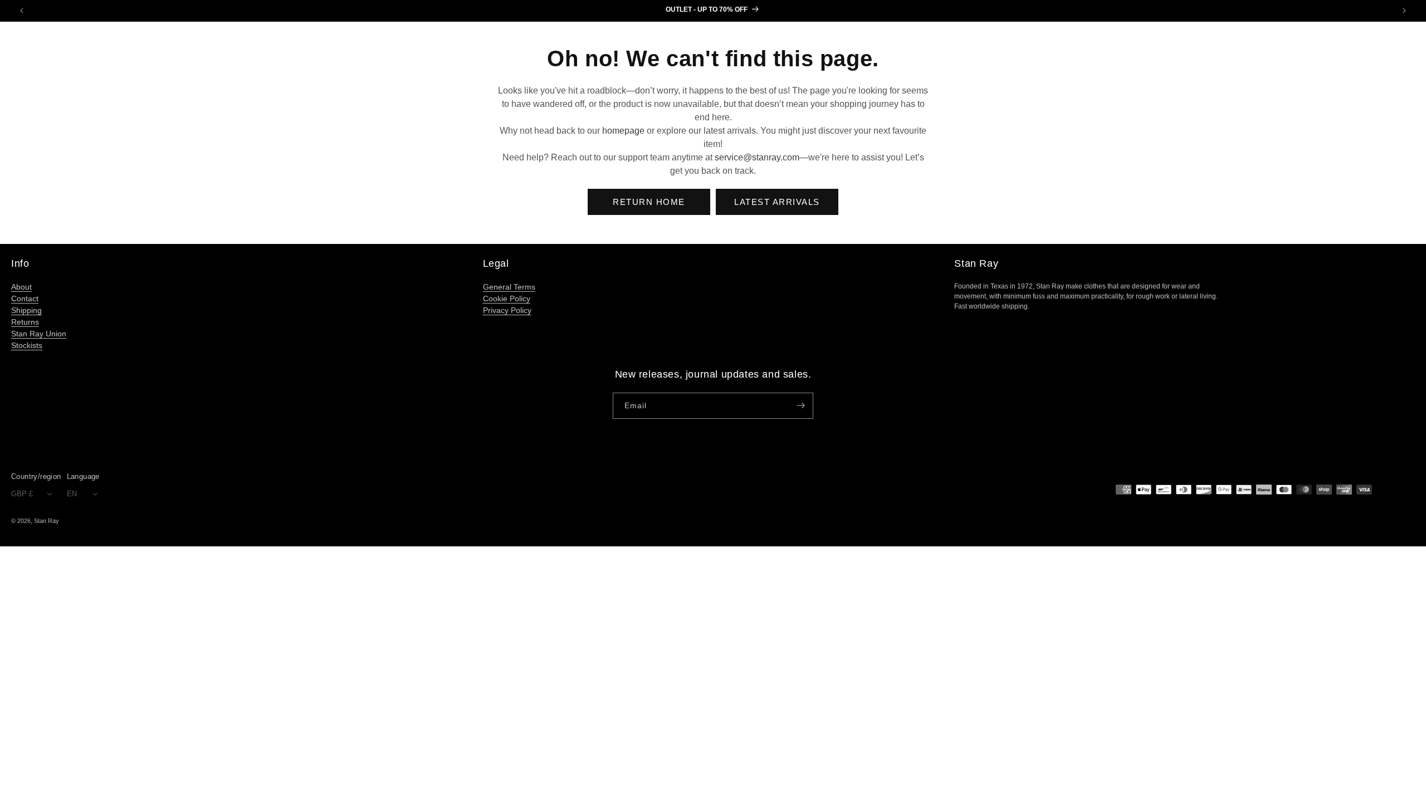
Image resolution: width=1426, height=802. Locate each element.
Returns (25, 321)
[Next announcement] (1404, 10)
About (21, 286)
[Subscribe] (800, 406)
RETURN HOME (649, 202)
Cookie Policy (506, 298)
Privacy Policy (507, 310)
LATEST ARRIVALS (777, 202)
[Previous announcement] (21, 10)
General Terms (509, 286)
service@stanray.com (757, 157)
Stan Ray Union (38, 333)
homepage (623, 130)
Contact (24, 298)
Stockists (26, 345)
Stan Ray (46, 520)
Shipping (26, 310)
